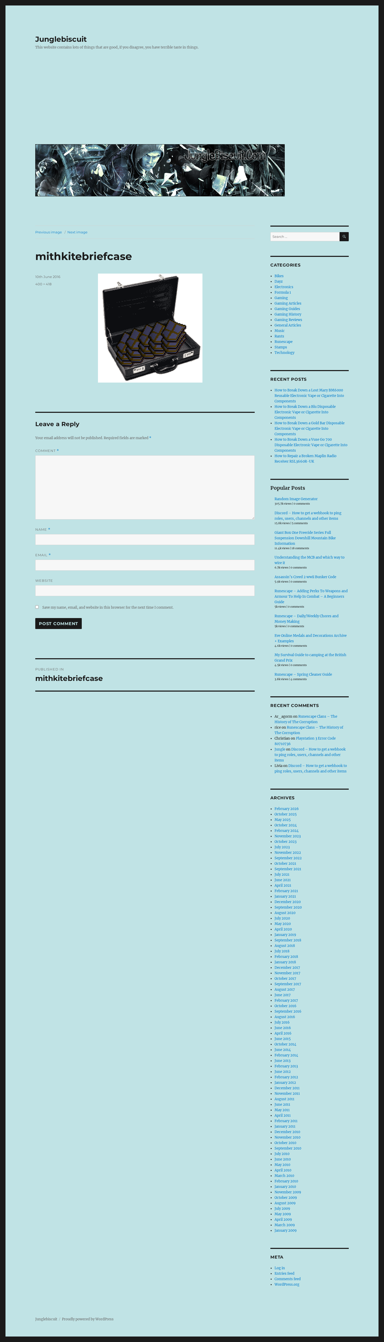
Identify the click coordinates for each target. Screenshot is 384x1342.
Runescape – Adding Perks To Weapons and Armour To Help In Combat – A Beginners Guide (311, 596)
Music (280, 331)
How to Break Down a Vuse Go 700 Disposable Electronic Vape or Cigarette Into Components (311, 445)
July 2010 (282, 1154)
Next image (77, 232)
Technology (284, 352)
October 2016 (285, 1006)
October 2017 (285, 978)
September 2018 (288, 940)
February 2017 (286, 1000)
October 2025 (286, 814)
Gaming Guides (287, 309)
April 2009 (283, 1219)
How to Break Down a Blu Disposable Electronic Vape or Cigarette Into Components (305, 412)
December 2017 (287, 967)
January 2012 (285, 1082)
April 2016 (283, 1033)
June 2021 (283, 880)
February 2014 (286, 1055)
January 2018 (285, 962)
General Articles (288, 325)
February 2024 (287, 831)
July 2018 (282, 951)
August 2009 (285, 1203)
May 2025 (283, 820)
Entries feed (284, 1273)
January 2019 (285, 935)
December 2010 (287, 1132)
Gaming (281, 298)
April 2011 (283, 1115)
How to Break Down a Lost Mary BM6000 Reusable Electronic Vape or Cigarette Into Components (309, 395)
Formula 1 (283, 292)
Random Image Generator (296, 499)
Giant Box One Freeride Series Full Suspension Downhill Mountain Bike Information (305, 538)
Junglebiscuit (61, 39)
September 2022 (288, 858)
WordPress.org (287, 1284)
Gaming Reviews (288, 320)
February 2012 (286, 1077)
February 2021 (286, 891)
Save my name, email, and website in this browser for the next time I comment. (107, 607)
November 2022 (288, 852)
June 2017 (283, 995)
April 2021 (283, 885)
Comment (47, 451)
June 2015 (283, 1039)
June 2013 (282, 1061)
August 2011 (284, 1099)
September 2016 (288, 1011)
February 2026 (287, 809)
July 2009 (282, 1208)
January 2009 (286, 1230)
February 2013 (286, 1066)
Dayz (279, 281)
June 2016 (283, 1028)
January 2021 (285, 896)
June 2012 (283, 1071)
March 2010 (284, 1176)
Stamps (281, 347)
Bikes (279, 276)
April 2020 (283, 929)
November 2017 (287, 973)
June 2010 (283, 1159)
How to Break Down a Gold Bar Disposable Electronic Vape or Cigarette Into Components (310, 428)
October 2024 (286, 825)
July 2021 (282, 874)
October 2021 (285, 863)
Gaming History (288, 314)
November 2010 (287, 1137)
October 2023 (285, 841)
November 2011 (287, 1093)
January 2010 (285, 1186)
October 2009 (286, 1197)
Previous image (48, 232)
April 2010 (283, 1170)
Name (42, 529)
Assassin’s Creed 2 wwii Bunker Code (305, 577)
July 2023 (282, 847)
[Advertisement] (193, 100)
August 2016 (285, 1017)
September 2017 (288, 984)
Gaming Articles (288, 303)
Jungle (280, 749)
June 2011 (282, 1104)
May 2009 (283, 1214)
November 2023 (288, 836)
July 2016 (282, 1022)
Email (43, 555)
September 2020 (288, 907)
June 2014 (283, 1050)
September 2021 (288, 869)
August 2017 (285, 989)
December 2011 (287, 1088)
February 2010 (286, 1181)
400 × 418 (43, 284)
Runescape (284, 342)
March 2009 (285, 1225)
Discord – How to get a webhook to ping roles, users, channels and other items (310, 755)
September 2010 (288, 1148)
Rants (279, 336)
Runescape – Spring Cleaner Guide (303, 674)
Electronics (284, 287)
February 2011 (286, 1121)
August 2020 (285, 913)
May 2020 (283, 924)
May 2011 (282, 1110)
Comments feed (288, 1279)
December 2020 (288, 902)
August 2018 (285, 946)
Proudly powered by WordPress (88, 1319)
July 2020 (282, 918)
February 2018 (286, 956)
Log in (280, 1268)
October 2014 (285, 1044)
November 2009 (288, 1192)
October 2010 (285, 1143)
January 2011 (285, 1126)
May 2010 (282, 1165)
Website (44, 580)
